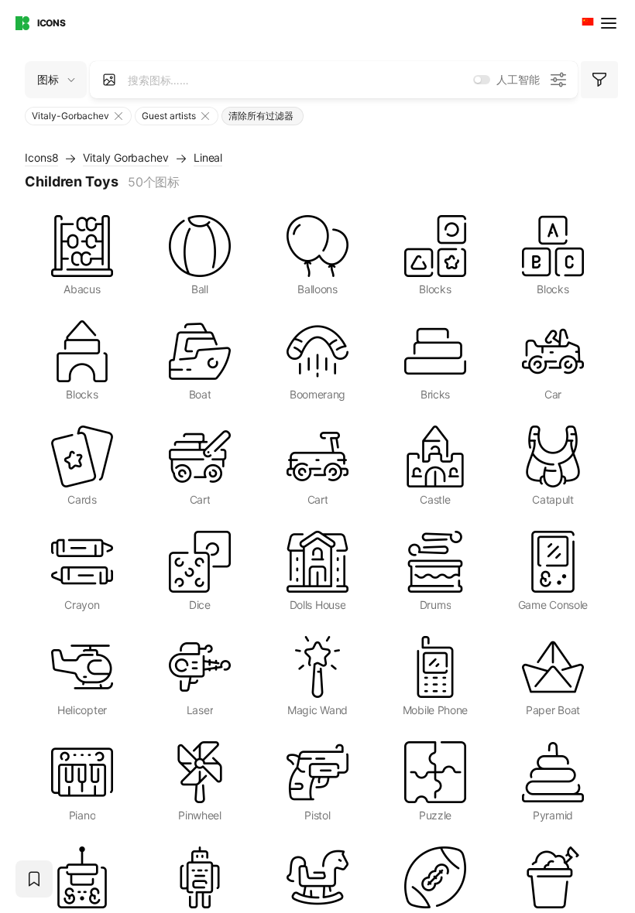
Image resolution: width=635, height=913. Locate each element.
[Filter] (599, 79)
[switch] (481, 79)
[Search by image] (109, 79)
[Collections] (34, 879)
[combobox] (586, 23)
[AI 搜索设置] (558, 79)
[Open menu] (610, 23)
